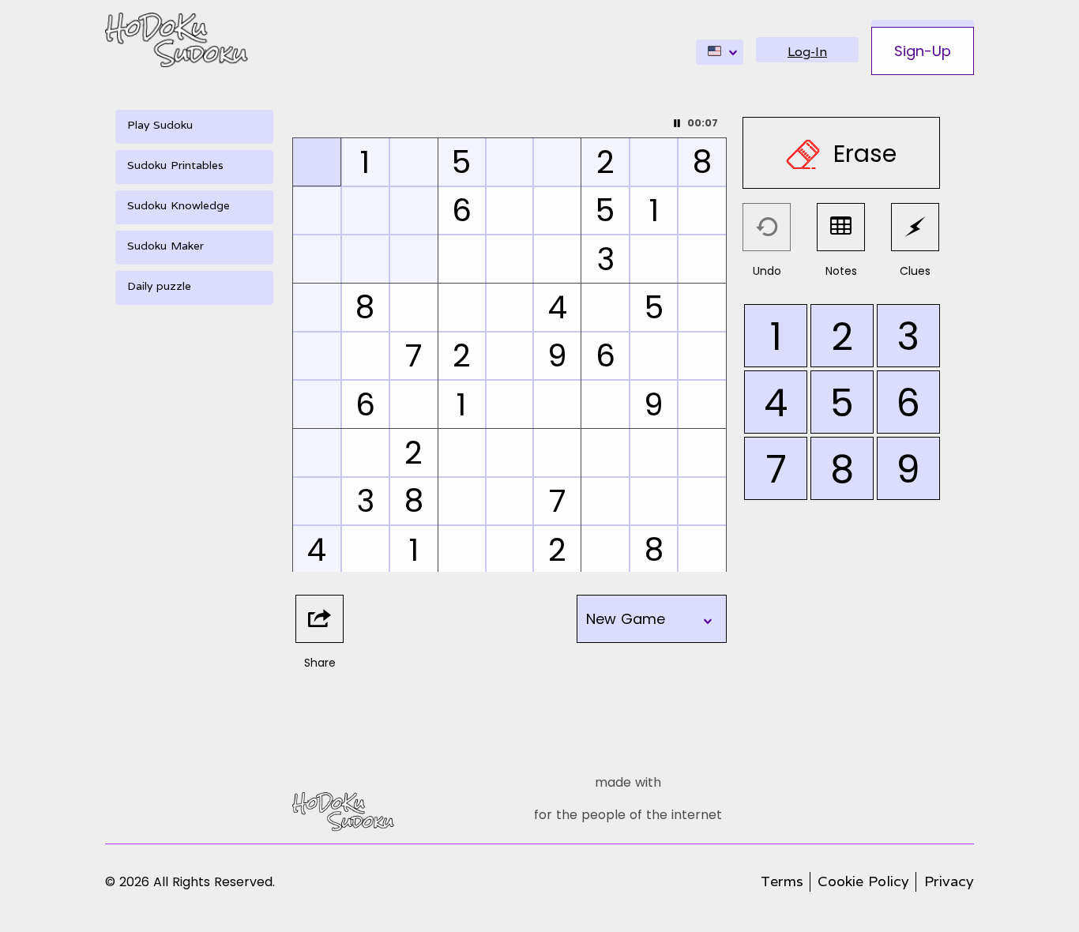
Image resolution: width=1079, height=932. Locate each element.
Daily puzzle (159, 286)
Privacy (949, 881)
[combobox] (719, 52)
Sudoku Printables (175, 165)
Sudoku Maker (165, 246)
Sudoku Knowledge (178, 205)
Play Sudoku (160, 125)
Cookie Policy (863, 881)
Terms (782, 881)
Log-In (807, 51)
